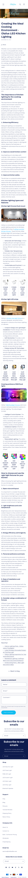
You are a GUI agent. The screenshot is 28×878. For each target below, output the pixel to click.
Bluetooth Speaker (8, 788)
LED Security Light (8, 766)
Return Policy (6, 817)
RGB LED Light (7, 774)
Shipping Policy (7, 813)
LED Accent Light (8, 777)
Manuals (5, 806)
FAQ (4, 799)
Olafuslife (24, 877)
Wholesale (6, 838)
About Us (5, 827)
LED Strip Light (7, 784)
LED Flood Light (7, 770)
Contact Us (6, 831)
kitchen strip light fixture (14, 318)
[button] (3, 4)
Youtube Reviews (7, 809)
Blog (4, 802)
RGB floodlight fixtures (13, 405)
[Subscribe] (23, 736)
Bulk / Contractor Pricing (10, 834)
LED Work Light (7, 781)
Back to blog (15, 671)
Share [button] (4, 44)
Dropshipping (6, 841)
